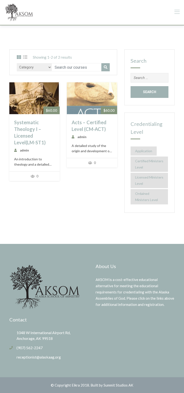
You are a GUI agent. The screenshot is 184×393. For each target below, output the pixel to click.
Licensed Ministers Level (149, 180)
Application (143, 151)
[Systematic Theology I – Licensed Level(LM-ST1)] (34, 98)
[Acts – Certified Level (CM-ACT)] (92, 98)
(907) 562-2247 (30, 347)
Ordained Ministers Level (146, 196)
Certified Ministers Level (149, 164)
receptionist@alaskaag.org (39, 357)
